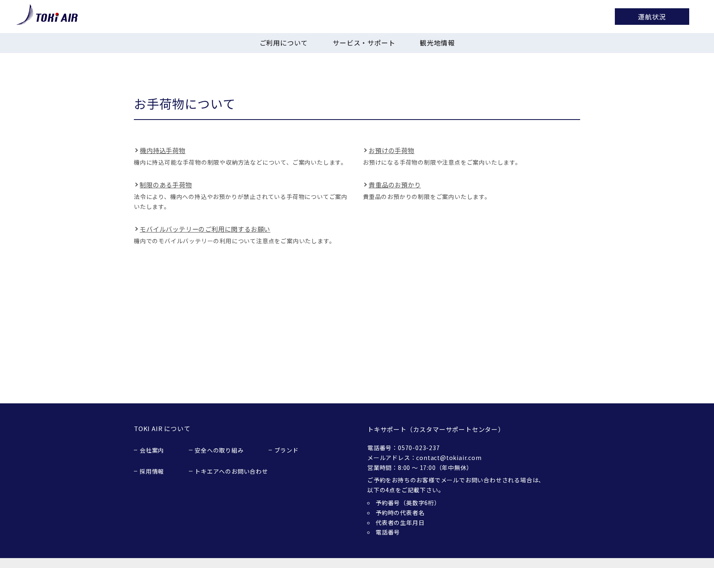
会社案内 (152, 450)
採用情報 (152, 471)
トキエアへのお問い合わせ (231, 471)
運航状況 (652, 17)
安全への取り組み (219, 450)
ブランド (286, 450)
